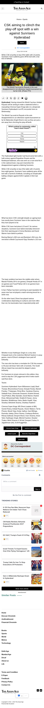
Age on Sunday (23, 2)
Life (3, 664)
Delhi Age (5, 651)
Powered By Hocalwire (8, 704)
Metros (4, 640)
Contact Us (6, 685)
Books (4, 630)
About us (5, 661)
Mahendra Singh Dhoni (29, 434)
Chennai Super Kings (12, 428)
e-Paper (16, 2)
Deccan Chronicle (8, 616)
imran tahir (21, 439)
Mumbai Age (6, 654)
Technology (6, 643)
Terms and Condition (10, 672)
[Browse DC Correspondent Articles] (6, 446)
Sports (22, 42)
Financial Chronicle (9, 622)
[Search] (41, 8)
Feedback (5, 678)
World (4, 637)
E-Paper (5, 675)
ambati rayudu (12, 434)
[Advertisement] (22, 198)
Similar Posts (9, 595)
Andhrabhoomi (7, 619)
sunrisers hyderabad (31, 428)
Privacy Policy (7, 682)
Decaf (4, 658)
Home (4, 613)
